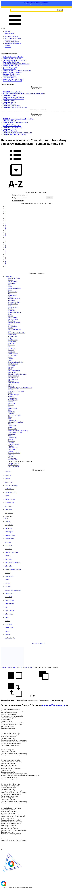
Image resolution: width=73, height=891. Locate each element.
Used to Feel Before (14, 453)
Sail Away (11, 413)
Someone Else (12, 429)
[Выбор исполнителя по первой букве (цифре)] (15, 190)
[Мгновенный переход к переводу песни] (15, 176)
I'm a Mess (11, 345)
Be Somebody (12, 281)
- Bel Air (9, 120)
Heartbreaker (12, 341)
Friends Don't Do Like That (16, 333)
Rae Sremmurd (9, 538)
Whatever (11, 456)
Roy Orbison (8, 506)
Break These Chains (14, 288)
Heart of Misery (13, 340)
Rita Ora (7, 621)
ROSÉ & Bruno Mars (11, 552)
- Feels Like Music (12, 126)
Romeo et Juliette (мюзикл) (13, 590)
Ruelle (6, 617)
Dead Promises (12, 307)
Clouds (10, 297)
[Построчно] (44, 682)
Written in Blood (13, 460)
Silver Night (12, 420)
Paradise (10, 401)
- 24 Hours (9, 95)
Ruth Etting (8, 559)
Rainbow (7, 556)
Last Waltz (11, 365)
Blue (9, 285)
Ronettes (7, 631)
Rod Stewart (8, 528)
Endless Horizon (13, 319)
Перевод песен (9, 33)
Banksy (10, 280)
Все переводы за (37, 110)
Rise (9, 410)
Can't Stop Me (12, 292)
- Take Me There (10, 67)
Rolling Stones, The (11, 492)
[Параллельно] (15, 682)
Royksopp (8, 542)
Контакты (8, 47)
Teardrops (11, 442)
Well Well (11, 454)
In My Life (11, 352)
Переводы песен (13, 667)
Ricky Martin (9, 525)
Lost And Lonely (13, 376)
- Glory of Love (17, 132)
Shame (10, 417)
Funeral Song (12, 334)
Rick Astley (8, 549)
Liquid (10, 369)
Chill (9, 293)
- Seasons (9, 104)
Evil (9, 324)
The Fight (11, 446)
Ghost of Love (12, 336)
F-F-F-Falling (12, 326)
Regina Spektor (9, 600)
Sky (9, 424)
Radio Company (9, 610)
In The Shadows (13, 353)
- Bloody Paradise (12, 92)
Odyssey (11, 396)
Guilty (10, 338)
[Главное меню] (15, 26)
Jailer (10, 357)
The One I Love (13, 448)
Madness (11, 381)
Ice (9, 346)
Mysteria (11, 386)
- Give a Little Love (12, 127)
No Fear (10, 389)
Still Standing (12, 437)
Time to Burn (12, 449)
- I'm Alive (9, 129)
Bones (10, 286)
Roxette (7, 496)
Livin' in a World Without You (17, 374)
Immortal (11, 350)
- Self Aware (11, 62)
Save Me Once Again (14, 415)
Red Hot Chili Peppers (11, 485)
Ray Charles (8, 509)
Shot (9, 418)
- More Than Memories (13, 99)
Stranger (10, 439)
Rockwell (7, 573)
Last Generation (13, 364)
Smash (10, 427)
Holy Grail (11, 343)
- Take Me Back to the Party (15, 107)
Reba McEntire (9, 576)
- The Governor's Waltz (15, 122)
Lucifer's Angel (13, 379)
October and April (13, 394)
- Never (9, 100)
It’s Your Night (12, 355)
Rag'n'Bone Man (10, 535)
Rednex (7, 580)
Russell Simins (9, 593)
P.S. (9, 406)
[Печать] (31, 696)
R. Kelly (7, 583)
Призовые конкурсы (11, 36)
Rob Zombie (8, 566)
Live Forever (12, 372)
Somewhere (11, 434)
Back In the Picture (14, 278)
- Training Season (11, 74)
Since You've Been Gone (15, 422)
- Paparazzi (10, 77)
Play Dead (11, 403)
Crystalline (11, 300)
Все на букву (38, 643)
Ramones (7, 634)
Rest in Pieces (12, 408)
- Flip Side (14, 134)
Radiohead (8, 475)
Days (10, 305)
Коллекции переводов (12, 41)
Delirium (11, 309)
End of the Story (13, 317)
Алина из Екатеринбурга (54, 705)
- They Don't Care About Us (17, 70)
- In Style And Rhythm (13, 97)
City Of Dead (12, 295)
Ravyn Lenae (9, 513)
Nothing (10, 393)
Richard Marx (9, 482)
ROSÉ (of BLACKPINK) (12, 562)
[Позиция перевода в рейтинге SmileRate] (34, 696)
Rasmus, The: (9, 276)
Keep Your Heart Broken (15, 362)
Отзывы (7, 45)
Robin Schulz (9, 614)
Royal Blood (8, 624)
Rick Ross (8, 586)
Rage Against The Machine (13, 569)
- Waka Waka (16, 64)
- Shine (24, 93)
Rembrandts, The (10, 638)
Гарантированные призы (13, 38)
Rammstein (8, 472)
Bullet (10, 290)
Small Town (12, 425)
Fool (9, 331)
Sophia (10, 436)
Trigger (10, 451)
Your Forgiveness (13, 466)
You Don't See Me (13, 463)
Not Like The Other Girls (16, 391)
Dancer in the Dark (14, 302)
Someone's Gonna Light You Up (18, 430)
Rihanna (7, 478)
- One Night (18, 119)
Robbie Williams (10, 499)
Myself (10, 384)
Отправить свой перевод (13, 43)
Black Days (11, 283)
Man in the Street (13, 382)
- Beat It (11, 65)
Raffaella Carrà (9, 604)
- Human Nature (13, 79)
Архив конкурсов (10, 40)
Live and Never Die (14, 370)
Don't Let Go (12, 310)
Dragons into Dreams (14, 312)
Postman (10, 405)
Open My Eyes (12, 400)
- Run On (9, 102)
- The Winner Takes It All (12, 81)
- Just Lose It (9, 76)
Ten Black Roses (13, 444)
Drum (10, 314)
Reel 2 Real (8, 597)
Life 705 (10, 367)
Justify (10, 360)
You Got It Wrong (13, 465)
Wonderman (12, 458)
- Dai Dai (13, 57)
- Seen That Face (11, 105)
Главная (7, 31)
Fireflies (10, 328)
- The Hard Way (14, 60)
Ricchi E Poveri (9, 489)
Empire (10, 316)
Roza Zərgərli (9, 532)
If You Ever (11, 348)
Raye (6, 518)
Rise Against (8, 545)
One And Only (12, 398)
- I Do (8, 124)
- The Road (10, 131)
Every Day (11, 321)
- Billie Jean (12, 58)
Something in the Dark (15, 432)
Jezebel (10, 358)
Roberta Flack (9, 627)
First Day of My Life (14, 329)
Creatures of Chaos (14, 298)
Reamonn (7, 521)
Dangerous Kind (13, 304)
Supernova (11, 441)
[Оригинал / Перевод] (15, 696)
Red (6, 607)
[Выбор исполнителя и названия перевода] (15, 161)
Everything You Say (14, 322)
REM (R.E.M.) (9, 502)
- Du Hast (9, 69)
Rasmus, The (28, 667)
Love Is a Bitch (13, 377)
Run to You (11, 412)
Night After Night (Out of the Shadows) (20, 388)
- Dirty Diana (12, 72)
